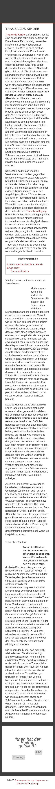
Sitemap (34, 783)
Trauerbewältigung (36, 211)
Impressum (41, 780)
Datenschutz (22, 783)
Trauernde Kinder (15, 34)
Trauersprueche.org (24, 780)
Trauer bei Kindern (20, 271)
